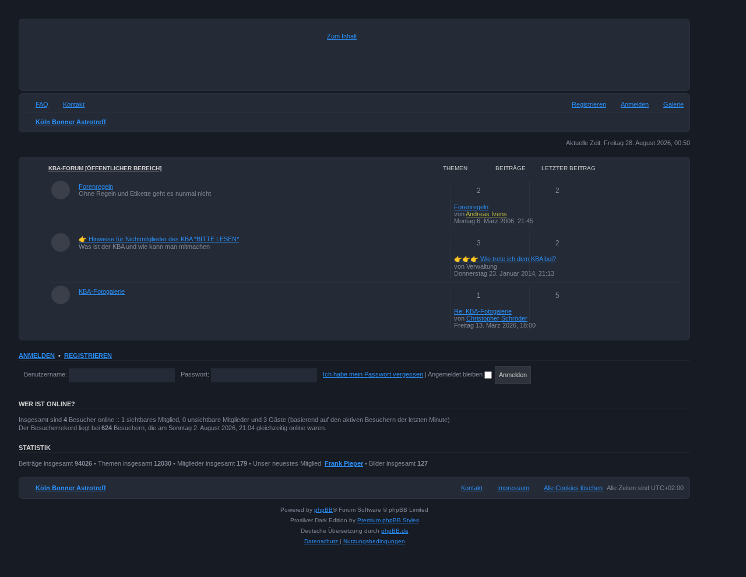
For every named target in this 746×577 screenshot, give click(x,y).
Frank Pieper (344, 463)
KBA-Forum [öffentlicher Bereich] (104, 168)
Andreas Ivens (486, 213)
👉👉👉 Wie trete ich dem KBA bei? (505, 258)
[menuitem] (668, 104)
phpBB (323, 509)
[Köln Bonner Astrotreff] (174, 54)
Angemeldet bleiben (456, 374)
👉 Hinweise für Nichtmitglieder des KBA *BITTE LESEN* (159, 238)
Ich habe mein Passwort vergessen (373, 374)
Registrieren (88, 355)
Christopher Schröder (496, 318)
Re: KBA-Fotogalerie (483, 311)
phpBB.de (395, 530)
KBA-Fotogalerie (102, 291)
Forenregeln (96, 186)
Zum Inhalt (342, 36)
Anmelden (37, 355)
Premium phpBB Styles (388, 520)
